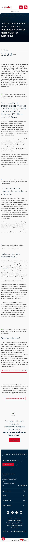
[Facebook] (16, 512)
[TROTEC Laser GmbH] (8, 7)
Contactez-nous (14, 440)
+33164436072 (23, 485)
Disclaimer (18, 518)
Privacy (10, 518)
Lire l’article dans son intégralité (13, 398)
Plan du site (14, 527)
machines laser (7, 269)
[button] (3, 538)
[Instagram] (8, 512)
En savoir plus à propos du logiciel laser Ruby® (14, 370)
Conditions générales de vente (14, 523)
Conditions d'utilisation (14, 520)
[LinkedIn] (12, 512)
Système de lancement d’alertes (14, 525)
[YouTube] (21, 512)
